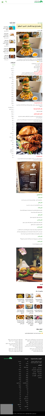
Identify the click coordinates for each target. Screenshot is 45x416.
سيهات (13, 144)
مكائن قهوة (12, 150)
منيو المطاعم (40, 368)
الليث (13, 105)
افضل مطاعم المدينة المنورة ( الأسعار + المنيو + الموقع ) (34, 344)
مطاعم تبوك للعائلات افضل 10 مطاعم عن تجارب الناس (29, 311)
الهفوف (12, 116)
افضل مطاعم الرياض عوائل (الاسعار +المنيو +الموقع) (35, 341)
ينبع (13, 157)
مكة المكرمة (12, 151)
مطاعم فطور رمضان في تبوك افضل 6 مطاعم (38, 310)
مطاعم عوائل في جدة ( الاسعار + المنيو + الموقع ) (36, 343)
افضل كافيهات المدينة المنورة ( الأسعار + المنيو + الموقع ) (14, 343)
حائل (13, 131)
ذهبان (13, 139)
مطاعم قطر (40, 377)
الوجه (13, 118)
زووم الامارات (34, 373)
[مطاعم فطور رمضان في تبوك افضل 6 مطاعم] (12, 56)
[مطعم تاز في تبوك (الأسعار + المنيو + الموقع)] (29, 45)
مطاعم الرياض (34, 369)
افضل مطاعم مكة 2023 (39, 347)
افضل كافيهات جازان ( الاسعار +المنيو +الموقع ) (15, 348)
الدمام (13, 87)
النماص (12, 114)
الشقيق (12, 92)
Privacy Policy (14, 413)
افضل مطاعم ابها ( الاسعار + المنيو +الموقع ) (36, 348)
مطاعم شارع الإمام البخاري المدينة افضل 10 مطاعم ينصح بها (34, 346)
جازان (13, 127)
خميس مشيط (12, 137)
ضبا (13, 146)
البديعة (12, 74)
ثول (13, 126)
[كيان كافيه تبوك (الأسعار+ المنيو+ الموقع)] (12, 28)
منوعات (12, 153)
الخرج (13, 81)
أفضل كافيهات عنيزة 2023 (18, 347)
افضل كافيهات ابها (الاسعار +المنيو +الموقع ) (15, 344)
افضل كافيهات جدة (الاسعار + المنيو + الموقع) (15, 341)
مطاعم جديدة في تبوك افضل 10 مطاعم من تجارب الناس (20, 322)
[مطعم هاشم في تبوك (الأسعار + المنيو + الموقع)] (12, 50)
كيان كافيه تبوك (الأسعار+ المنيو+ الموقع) (5, 28)
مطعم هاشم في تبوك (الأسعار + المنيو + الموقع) (20, 301)
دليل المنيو (34, 368)
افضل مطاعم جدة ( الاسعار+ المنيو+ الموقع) (36, 342)
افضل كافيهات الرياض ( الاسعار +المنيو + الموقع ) (15, 339)
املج (13, 120)
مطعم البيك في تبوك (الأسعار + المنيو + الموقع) (39, 301)
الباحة (13, 72)
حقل (13, 135)
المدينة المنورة (11, 109)
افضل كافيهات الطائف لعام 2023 (17, 346)
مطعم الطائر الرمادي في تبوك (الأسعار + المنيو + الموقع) (29, 301)
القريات (12, 98)
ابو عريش (12, 68)
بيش (13, 122)
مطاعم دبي (34, 371)
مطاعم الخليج (40, 375)
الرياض (12, 90)
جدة (13, 129)
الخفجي (12, 83)
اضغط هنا (23, 73)
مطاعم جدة (40, 373)
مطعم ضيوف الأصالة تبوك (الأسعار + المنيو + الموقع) (20, 311)
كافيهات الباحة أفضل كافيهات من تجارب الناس (15, 351)
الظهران (12, 96)
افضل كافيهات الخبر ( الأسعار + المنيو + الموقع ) (15, 350)
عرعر (13, 148)
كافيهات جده (34, 375)
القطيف (12, 102)
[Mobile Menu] (2, 2)
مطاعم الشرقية (39, 371)
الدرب (13, 85)
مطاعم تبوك (39, 287)
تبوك (13, 124)
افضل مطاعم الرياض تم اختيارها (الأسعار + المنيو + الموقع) (34, 339)
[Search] (6, 2)
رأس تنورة (12, 140)
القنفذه (12, 103)
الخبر (13, 79)
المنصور (12, 111)
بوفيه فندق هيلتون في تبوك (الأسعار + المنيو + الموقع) (38, 322)
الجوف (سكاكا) (11, 77)
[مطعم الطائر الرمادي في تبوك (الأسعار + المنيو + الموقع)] (12, 41)
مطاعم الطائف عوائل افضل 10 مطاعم (37, 350)
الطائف (12, 94)
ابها (13, 66)
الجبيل (13, 76)
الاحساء (12, 70)
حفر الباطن (12, 133)
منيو (13, 155)
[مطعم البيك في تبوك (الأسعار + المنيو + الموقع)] (12, 34)
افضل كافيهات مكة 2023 (18, 342)
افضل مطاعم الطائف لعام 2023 (38, 351)
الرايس (13, 89)
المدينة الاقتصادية (11, 107)
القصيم (12, 100)
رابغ (13, 142)
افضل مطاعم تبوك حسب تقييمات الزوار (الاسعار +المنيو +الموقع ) (29, 323)
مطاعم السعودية (39, 369)
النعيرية (12, 113)
